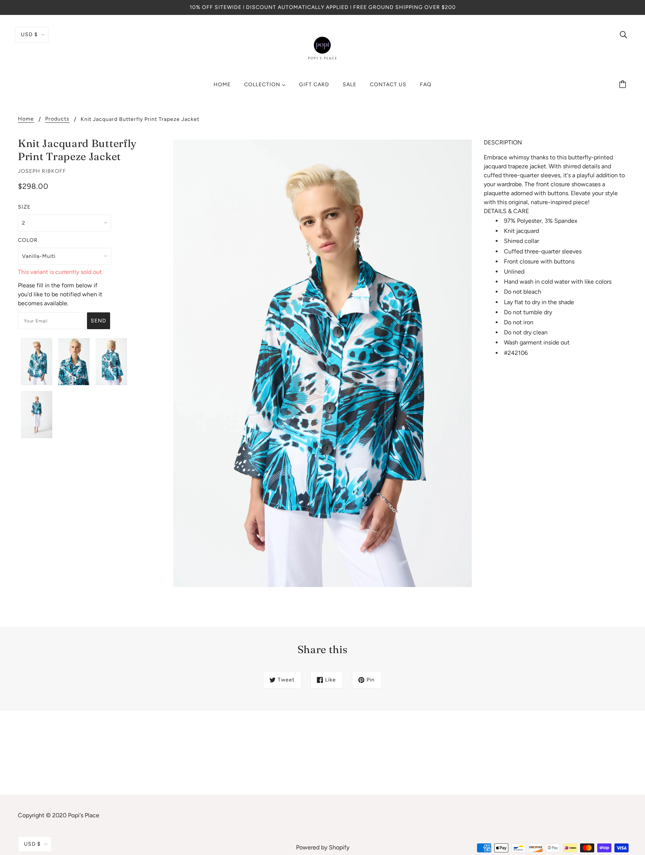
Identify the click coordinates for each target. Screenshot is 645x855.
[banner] (322, 48)
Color (28, 240)
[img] (623, 34)
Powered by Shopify (322, 847)
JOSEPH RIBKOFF (42, 171)
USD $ (29, 34)
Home (26, 119)
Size (24, 207)
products (57, 119)
